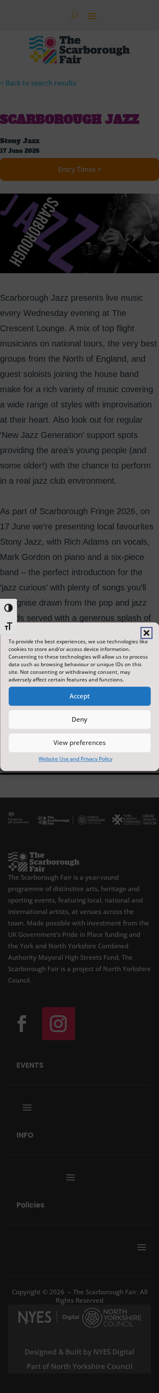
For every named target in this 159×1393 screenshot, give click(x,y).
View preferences (79, 742)
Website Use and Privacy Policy (75, 758)
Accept (80, 696)
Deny (79, 719)
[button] (146, 633)
